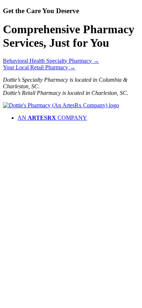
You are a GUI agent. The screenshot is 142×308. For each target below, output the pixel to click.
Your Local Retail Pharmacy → (39, 67)
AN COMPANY (52, 118)
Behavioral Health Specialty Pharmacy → (51, 61)
